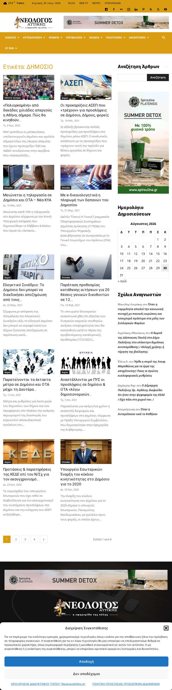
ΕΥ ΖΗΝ (9, 48)
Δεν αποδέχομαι (86, 674)
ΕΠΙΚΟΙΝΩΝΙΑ (113, 3)
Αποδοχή (86, 661)
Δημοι (65, 97)
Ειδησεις (10, 37)
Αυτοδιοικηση (32, 37)
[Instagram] (128, 9)
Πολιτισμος (114, 37)
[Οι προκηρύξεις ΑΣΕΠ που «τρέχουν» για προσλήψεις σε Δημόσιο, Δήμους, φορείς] (86, 87)
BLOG (71, 3)
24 (121, 268)
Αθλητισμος (137, 37)
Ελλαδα (8, 187)
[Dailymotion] (106, 9)
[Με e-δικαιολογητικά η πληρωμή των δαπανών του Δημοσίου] (86, 177)
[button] (166, 628)
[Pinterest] (143, 9)
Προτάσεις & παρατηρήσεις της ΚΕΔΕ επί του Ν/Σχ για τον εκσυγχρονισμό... (27, 474)
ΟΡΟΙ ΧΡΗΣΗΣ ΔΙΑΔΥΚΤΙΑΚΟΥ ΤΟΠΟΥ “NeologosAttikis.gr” (48, 684)
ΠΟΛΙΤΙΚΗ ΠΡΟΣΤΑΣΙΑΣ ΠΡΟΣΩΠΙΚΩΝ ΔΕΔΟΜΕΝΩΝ (126, 684)
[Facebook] (113, 9)
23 (165, 261)
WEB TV (83, 3)
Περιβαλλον (74, 37)
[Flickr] (121, 9)
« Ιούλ (122, 281)
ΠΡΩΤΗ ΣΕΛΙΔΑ (12, 97)
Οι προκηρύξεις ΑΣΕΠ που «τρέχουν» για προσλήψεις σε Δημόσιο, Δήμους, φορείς (84, 110)
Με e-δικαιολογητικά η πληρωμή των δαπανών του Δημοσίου (84, 200)
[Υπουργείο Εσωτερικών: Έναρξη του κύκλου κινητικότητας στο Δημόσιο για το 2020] (86, 451)
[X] (158, 9)
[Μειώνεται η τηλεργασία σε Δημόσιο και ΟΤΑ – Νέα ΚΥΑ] (28, 177)
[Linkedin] (136, 9)
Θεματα (54, 37)
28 (151, 268)
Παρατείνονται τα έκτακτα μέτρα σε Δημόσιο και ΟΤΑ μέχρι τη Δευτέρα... (27, 384)
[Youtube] (165, 9)
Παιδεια (94, 37)
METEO (96, 3)
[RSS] (150, 9)
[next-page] (43, 539)
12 (136, 254)
